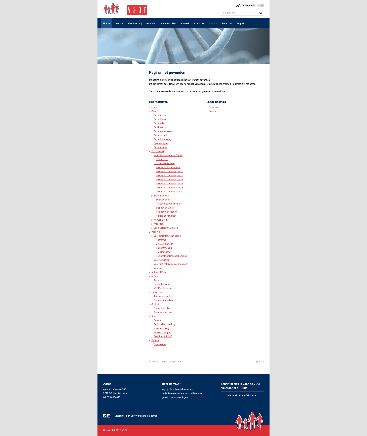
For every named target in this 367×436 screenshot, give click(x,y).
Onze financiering (162, 139)
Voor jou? (158, 268)
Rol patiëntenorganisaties (169, 203)
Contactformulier (162, 308)
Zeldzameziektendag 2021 (169, 187)
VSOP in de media (163, 288)
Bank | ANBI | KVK (163, 336)
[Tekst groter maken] (262, 5)
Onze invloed (160, 135)
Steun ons (227, 23)
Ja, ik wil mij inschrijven (240, 395)
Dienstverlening (164, 248)
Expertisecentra (161, 195)
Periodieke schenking (164, 324)
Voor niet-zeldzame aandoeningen (171, 264)
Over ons (119, 23)
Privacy (212, 111)
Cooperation (160, 344)
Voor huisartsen (161, 260)
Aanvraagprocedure (163, 296)
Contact (213, 23)
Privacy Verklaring (137, 415)
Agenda (157, 280)
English (241, 23)
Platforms (161, 240)
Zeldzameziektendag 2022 (169, 183)
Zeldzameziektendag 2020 (169, 191)
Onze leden (159, 123)
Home (106, 23)
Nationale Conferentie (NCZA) (168, 155)
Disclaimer (214, 107)
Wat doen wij (135, 23)
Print (261, 361)
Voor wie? (151, 23)
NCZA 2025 (162, 159)
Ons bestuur (160, 127)
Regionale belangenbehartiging (171, 256)
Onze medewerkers (163, 131)
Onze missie (160, 115)
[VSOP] (125, 8)
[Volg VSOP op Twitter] (104, 415)
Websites (158, 223)
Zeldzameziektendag (164, 163)
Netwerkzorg (160, 219)
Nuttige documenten (166, 215)
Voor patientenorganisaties (167, 236)
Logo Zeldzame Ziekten (166, 227)
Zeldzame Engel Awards (168, 167)
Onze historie (160, 147)
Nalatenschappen (162, 332)
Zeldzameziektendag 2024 (169, 175)
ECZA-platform (165, 244)
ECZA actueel (162, 199)
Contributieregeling (163, 300)
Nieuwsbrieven (161, 284)
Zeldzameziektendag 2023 (169, 179)
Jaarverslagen (161, 143)
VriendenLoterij (161, 328)
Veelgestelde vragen (166, 211)
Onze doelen (160, 119)
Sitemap (153, 415)
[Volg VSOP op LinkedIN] (108, 415)
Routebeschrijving (163, 312)
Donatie (157, 320)
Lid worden (199, 23)
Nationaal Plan (168, 23)
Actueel (184, 23)
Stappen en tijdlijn (165, 207)
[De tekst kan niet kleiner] (258, 5)
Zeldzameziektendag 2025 (169, 171)
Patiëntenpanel (163, 252)
